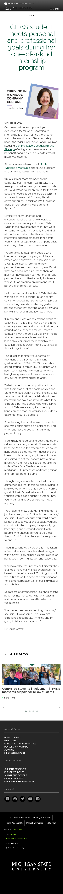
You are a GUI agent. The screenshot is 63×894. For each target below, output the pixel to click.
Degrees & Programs (16, 747)
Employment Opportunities (20, 744)
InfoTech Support (14, 753)
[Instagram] (15, 799)
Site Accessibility (15, 823)
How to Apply (12, 738)
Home (31, 16)
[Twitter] (22, 799)
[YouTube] (30, 799)
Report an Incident (35, 823)
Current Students (15, 769)
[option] (31, 681)
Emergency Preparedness (19, 782)
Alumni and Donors (15, 775)
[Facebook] (7, 799)
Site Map (51, 823)
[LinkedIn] (38, 799)
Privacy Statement (42, 818)
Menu (56, 9)
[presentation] (3, 708)
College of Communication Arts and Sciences (18, 8)
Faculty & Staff (13, 778)
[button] (26, 711)
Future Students (14, 772)
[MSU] (19, 3)
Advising (9, 750)
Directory (10, 741)
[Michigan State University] (31, 866)
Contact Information (20, 818)
